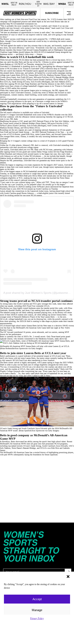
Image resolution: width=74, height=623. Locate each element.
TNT (47, 182)
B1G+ (51, 64)
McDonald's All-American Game (16, 452)
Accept (37, 599)
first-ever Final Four (29, 19)
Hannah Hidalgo (29, 448)
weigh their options (39, 173)
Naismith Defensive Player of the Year (29, 317)
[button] (68, 577)
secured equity (33, 154)
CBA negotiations (14, 103)
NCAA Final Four (20, 360)
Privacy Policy (37, 618)
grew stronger (42, 304)
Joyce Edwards (62, 446)
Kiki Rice (55, 448)
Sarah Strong (36, 446)
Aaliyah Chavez (6, 339)
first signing (9, 84)
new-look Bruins (53, 21)
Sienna (39, 54)
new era (27, 319)
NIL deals (14, 119)
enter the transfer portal (45, 308)
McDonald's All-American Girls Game (31, 328)
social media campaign (56, 73)
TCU (20, 178)
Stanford (51, 360)
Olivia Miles (37, 176)
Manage (37, 610)
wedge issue (50, 101)
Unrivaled (45, 112)
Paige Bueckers (66, 152)
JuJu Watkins (64, 121)
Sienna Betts (61, 315)
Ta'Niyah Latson (43, 187)
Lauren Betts (30, 358)
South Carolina (42, 189)
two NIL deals (32, 149)
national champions (49, 130)
